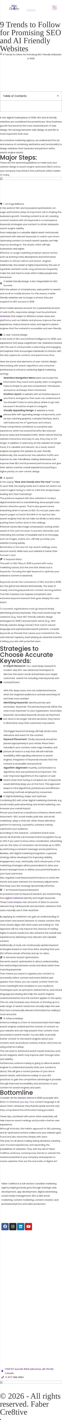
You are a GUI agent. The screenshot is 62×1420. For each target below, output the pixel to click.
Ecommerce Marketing (13, 1282)
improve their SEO (9, 463)
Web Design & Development (16, 1243)
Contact (6, 1343)
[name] (23, 7)
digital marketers (14, 898)
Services (5, 1316)
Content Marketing (11, 1265)
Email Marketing (9, 1271)
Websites (5, 316)
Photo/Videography (12, 1276)
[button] (58, 96)
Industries (6, 1321)
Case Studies (8, 1327)
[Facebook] (5, 1226)
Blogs (4, 1338)
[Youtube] (28, 1226)
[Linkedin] (20, 1226)
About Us (6, 1310)
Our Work (6, 1332)
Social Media (8, 1254)
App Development (11, 1287)
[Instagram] (12, 1226)
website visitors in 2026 (29, 1097)
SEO (3, 1249)
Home (4, 1304)
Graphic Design (9, 1260)
